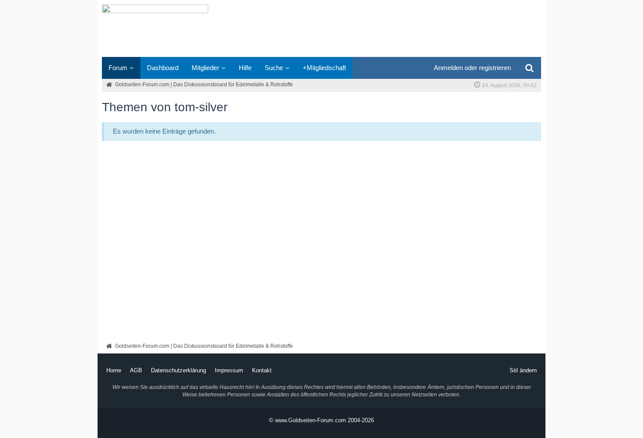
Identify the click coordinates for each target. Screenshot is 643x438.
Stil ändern (523, 370)
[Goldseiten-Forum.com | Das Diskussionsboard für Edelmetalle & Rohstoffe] (321, 28)
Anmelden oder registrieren (472, 67)
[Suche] (529, 68)
